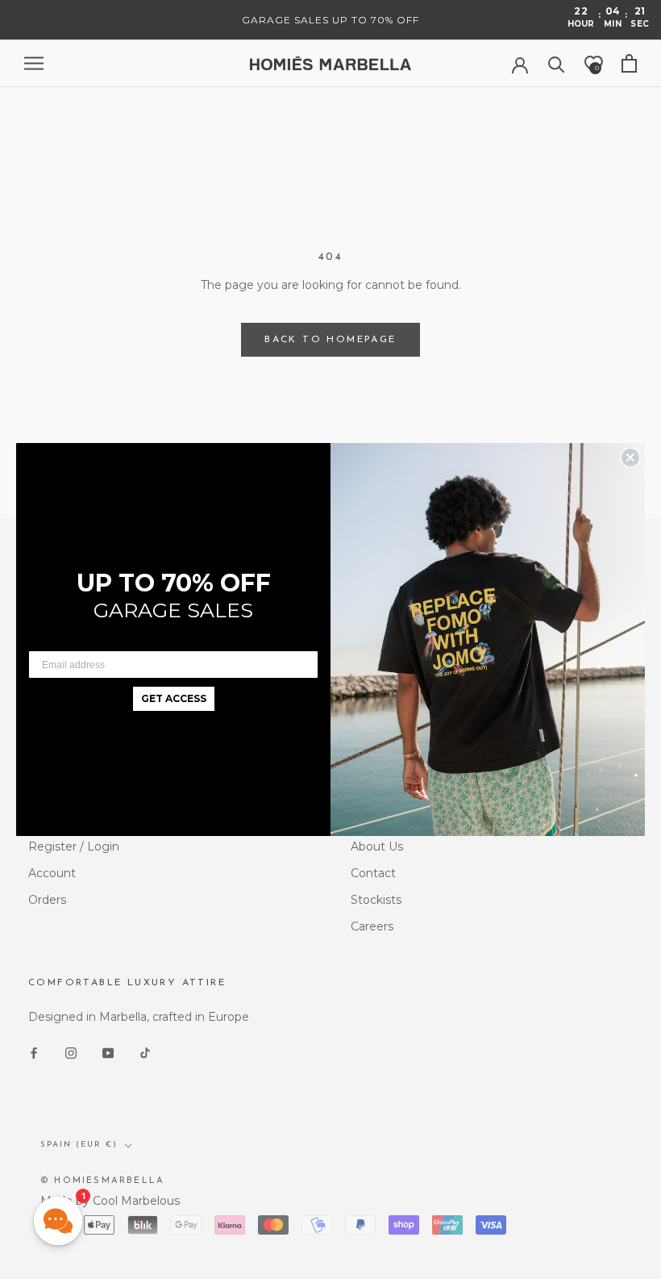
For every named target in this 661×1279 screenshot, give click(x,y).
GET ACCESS (173, 698)
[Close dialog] (630, 457)
